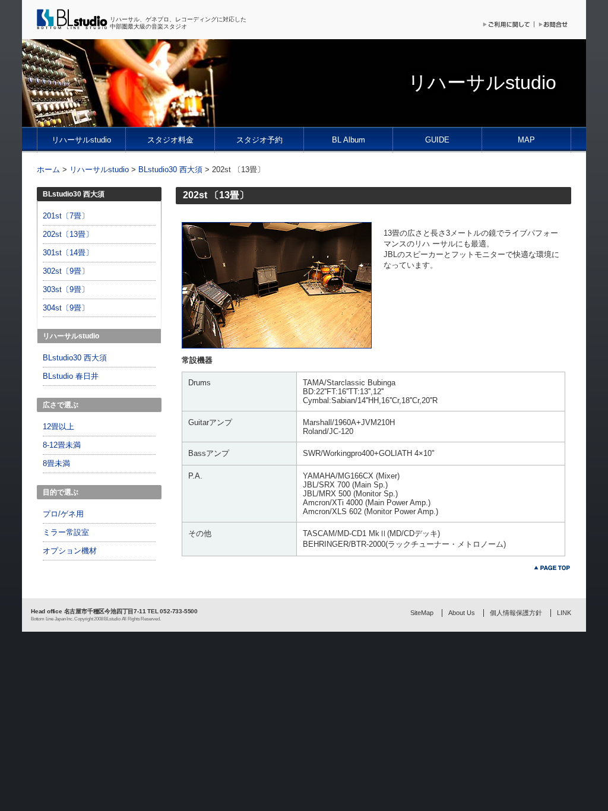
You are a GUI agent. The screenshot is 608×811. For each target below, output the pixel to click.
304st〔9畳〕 (66, 307)
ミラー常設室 (66, 532)
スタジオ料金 (170, 139)
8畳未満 (56, 463)
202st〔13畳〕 (68, 234)
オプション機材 (70, 550)
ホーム (48, 169)
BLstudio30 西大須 (170, 169)
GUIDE (437, 139)
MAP (526, 139)
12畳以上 (58, 426)
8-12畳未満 (62, 445)
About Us (461, 612)
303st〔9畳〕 (66, 289)
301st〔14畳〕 (68, 252)
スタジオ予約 (259, 139)
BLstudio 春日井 (71, 376)
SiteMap (421, 612)
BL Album (348, 139)
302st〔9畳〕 (66, 271)
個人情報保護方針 (516, 612)
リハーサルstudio (81, 139)
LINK (564, 612)
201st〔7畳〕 (66, 215)
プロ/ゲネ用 (63, 513)
